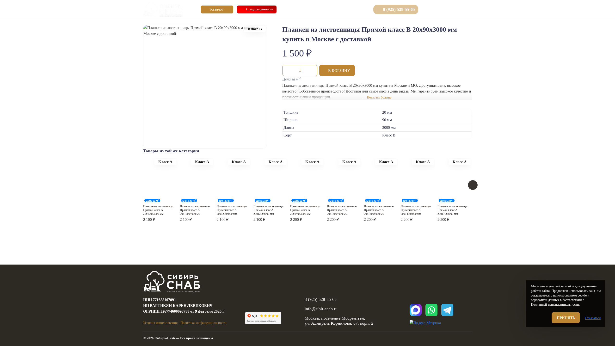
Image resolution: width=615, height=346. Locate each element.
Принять (566, 318)
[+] (312, 70)
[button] (337, 70)
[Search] (427, 9)
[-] (287, 70)
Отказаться (593, 318)
